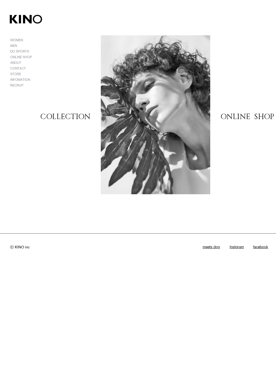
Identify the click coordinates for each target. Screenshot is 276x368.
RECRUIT (17, 85)
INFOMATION (20, 80)
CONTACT (18, 68)
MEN (13, 46)
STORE (15, 74)
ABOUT (15, 63)
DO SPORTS (19, 51)
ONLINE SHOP (21, 57)
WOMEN (16, 40)
